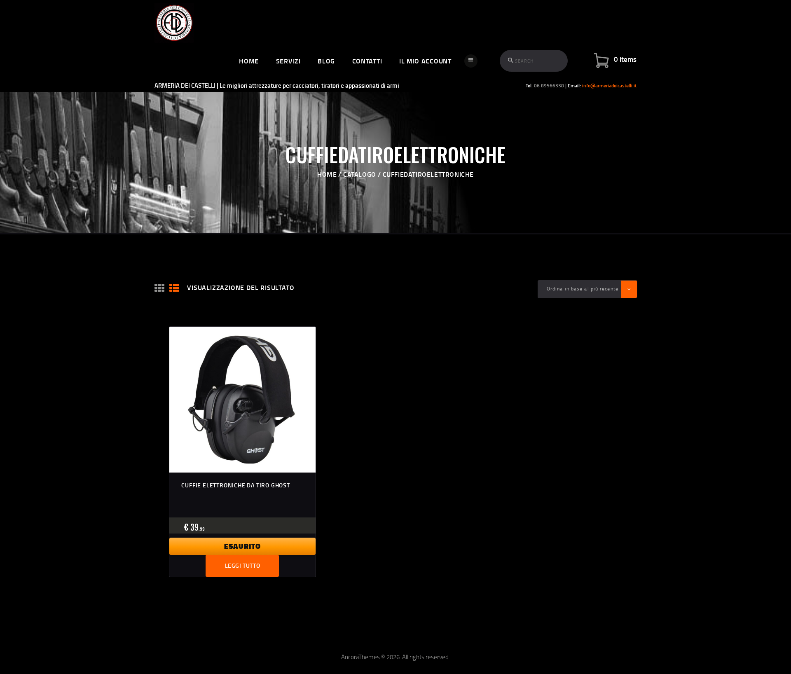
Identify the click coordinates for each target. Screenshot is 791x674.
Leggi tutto (242, 565)
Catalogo (359, 174)
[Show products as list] (174, 288)
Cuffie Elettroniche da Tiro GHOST (235, 485)
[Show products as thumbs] (159, 288)
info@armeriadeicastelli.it (609, 85)
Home (327, 174)
